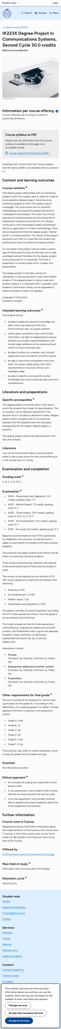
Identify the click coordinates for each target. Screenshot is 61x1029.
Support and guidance (14, 907)
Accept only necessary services (26, 1013)
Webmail (7, 944)
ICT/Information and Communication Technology (28, 854)
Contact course (10, 975)
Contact (6, 919)
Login (55, 2)
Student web (9, 2)
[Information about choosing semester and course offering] (57, 111)
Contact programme (13, 969)
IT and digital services (13, 913)
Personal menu (10, 950)
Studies (6, 901)
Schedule (7, 932)
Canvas (6, 938)
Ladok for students (12, 956)
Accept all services (19, 1020)
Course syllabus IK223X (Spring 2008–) (29, 153)
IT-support (7, 981)
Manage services (18, 1005)
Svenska (42, 12)
